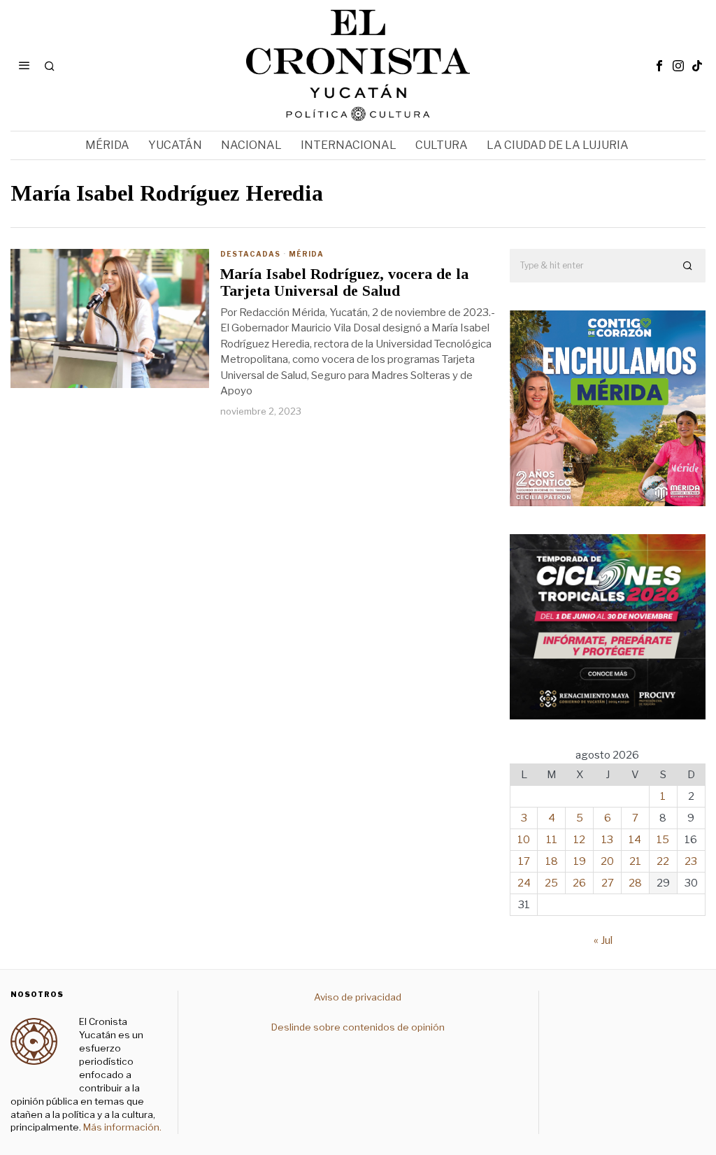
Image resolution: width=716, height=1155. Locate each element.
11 (551, 839)
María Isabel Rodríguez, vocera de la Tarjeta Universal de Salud (344, 282)
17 (524, 861)
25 (551, 883)
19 (579, 861)
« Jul (603, 940)
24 (524, 883)
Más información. (121, 1127)
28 (635, 883)
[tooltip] (659, 65)
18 (551, 861)
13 (607, 839)
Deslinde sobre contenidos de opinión (358, 1027)
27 (607, 883)
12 (579, 839)
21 (635, 861)
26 (579, 883)
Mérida (306, 254)
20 (607, 861)
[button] (689, 265)
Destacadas (250, 254)
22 (663, 861)
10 (523, 839)
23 (691, 861)
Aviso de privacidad (357, 997)
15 (663, 839)
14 (635, 839)
